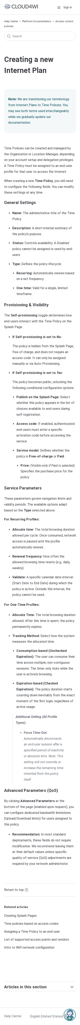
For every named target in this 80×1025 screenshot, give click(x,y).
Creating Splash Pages (20, 916)
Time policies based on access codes (31, 924)
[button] (59, 7)
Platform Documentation (36, 21)
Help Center (11, 21)
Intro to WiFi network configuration (29, 947)
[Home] (21, 8)
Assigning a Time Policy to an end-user (32, 932)
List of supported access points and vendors (36, 939)
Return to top (14, 890)
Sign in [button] (67, 7)
